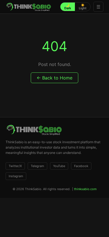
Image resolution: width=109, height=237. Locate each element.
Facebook (81, 166)
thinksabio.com (85, 189)
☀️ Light (82, 6)
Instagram (16, 176)
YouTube (59, 166)
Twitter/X (15, 166)
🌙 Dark (67, 6)
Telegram (37, 166)
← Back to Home (54, 78)
